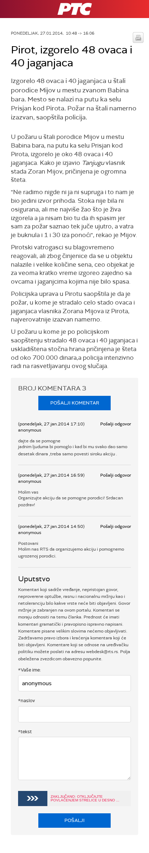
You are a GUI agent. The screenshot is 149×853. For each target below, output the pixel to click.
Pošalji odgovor (115, 424)
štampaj (138, 37)
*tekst (25, 732)
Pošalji (74, 820)
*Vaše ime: (29, 670)
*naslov (26, 700)
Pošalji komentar (74, 403)
